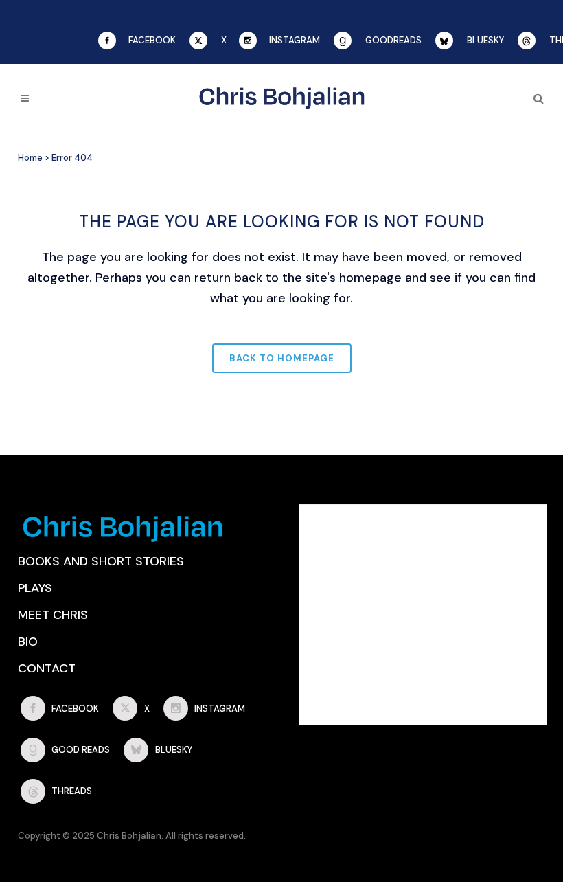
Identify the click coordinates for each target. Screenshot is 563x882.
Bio (28, 641)
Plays (35, 588)
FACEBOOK (152, 40)
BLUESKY (485, 40)
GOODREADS (393, 40)
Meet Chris (53, 614)
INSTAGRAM (294, 40)
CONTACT (47, 668)
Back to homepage (281, 358)
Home (30, 157)
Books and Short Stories (101, 561)
